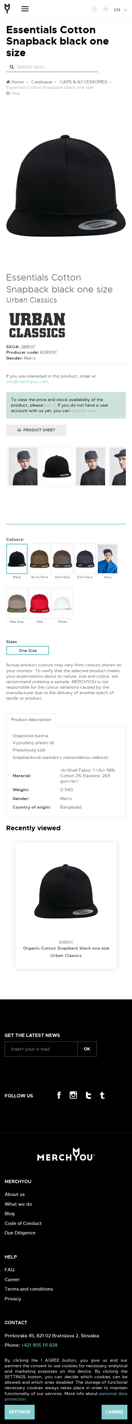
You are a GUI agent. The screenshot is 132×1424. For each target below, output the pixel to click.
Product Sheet (38, 430)
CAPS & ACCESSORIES (83, 82)
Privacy (13, 1299)
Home (17, 82)
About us (15, 1194)
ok (87, 1049)
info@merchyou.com (27, 381)
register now (83, 410)
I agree (114, 1412)
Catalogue (41, 82)
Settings (19, 1412)
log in (49, 405)
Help (15, 93)
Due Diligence (20, 1233)
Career (12, 1279)
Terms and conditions (29, 1289)
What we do (18, 1204)
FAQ (9, 1270)
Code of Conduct (23, 1223)
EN (118, 10)
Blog (10, 1213)
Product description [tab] (31, 719)
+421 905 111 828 (39, 1345)
